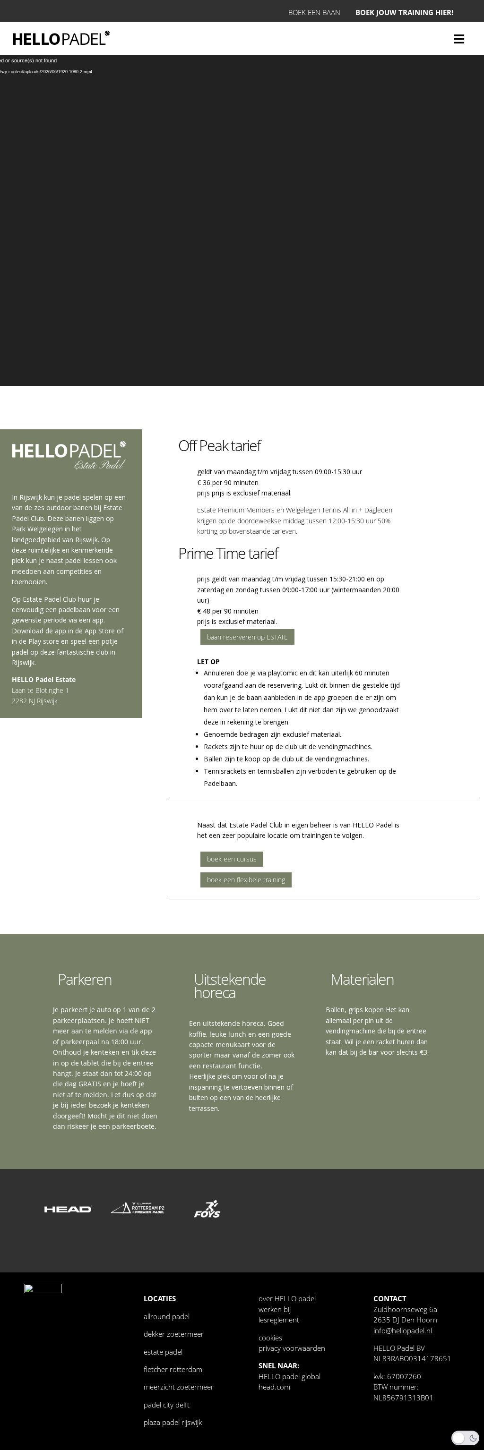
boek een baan (314, 12)
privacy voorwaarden (292, 1348)
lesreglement (279, 1319)
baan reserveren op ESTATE (247, 636)
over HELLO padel (287, 1298)
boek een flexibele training (246, 879)
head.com (274, 1386)
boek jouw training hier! (404, 12)
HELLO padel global (289, 1376)
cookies (270, 1337)
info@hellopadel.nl (402, 1330)
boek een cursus (232, 858)
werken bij (275, 1309)
